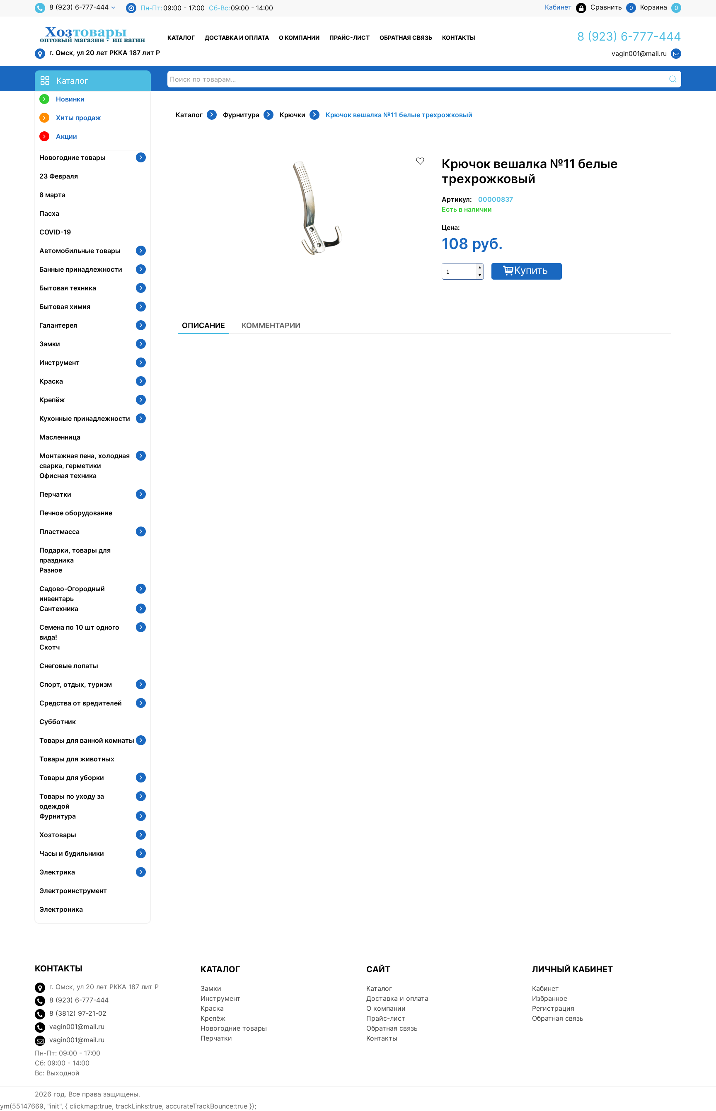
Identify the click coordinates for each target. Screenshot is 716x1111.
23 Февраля (58, 176)
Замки (49, 344)
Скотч (49, 647)
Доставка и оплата (237, 37)
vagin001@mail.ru (639, 53)
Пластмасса (59, 531)
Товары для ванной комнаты (86, 740)
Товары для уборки (71, 777)
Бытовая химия (64, 306)
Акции (66, 136)
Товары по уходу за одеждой (71, 801)
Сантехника (58, 608)
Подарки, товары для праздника (75, 555)
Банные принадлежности (80, 269)
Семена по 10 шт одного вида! (79, 632)
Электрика (57, 872)
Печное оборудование (75, 513)
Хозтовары (57, 835)
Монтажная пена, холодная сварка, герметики (84, 461)
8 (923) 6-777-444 (79, 7)
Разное (50, 570)
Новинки (70, 99)
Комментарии (271, 325)
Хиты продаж (78, 118)
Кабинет (545, 988)
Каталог (181, 37)
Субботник (57, 721)
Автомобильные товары (80, 250)
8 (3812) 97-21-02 (77, 1013)
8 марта (52, 195)
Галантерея (58, 325)
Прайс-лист (349, 37)
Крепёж (52, 400)
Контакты (458, 37)
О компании (299, 37)
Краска (51, 381)
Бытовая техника (67, 288)
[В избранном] (420, 160)
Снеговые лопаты (68, 666)
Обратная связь (406, 37)
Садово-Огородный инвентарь (72, 593)
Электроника (61, 909)
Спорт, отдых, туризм (75, 684)
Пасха (49, 213)
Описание (203, 325)
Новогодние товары (72, 157)
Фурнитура (57, 816)
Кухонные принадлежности (84, 418)
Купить (531, 270)
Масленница (59, 437)
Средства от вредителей (80, 703)
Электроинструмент (73, 890)
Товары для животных (76, 759)
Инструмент (59, 362)
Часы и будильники (71, 853)
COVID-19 (55, 232)
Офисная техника (68, 475)
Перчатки (55, 494)
